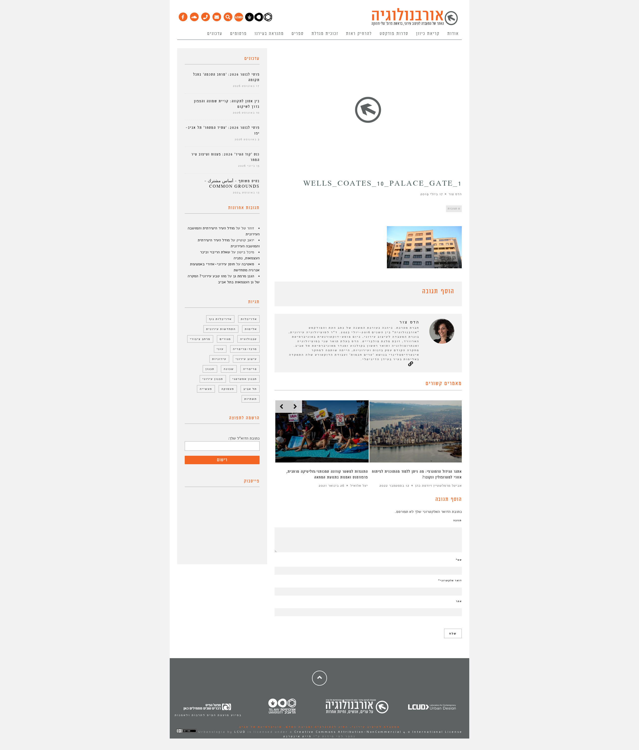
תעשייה (206, 389)
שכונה (229, 369)
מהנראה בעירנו (269, 34)
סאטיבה (248, 264)
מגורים (225, 339)
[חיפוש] (227, 16)
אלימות (251, 329)
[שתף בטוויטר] (285, 292)
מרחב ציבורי (200, 339)
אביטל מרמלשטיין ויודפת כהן (438, 485)
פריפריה (250, 369)
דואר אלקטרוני (450, 580)
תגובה (457, 520)
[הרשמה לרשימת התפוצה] (216, 16)
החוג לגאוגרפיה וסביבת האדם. (315, 727)
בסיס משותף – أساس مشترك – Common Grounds (232, 183)
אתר (459, 601)
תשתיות (250, 399)
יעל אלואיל (359, 485)
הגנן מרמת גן (243, 276)
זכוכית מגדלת (325, 34)
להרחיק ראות (359, 34)
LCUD (240, 732)
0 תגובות (454, 208)
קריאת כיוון (428, 34)
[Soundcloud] (194, 16)
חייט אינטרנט (297, 736)
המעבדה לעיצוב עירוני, (374, 727)
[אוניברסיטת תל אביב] (258, 20)
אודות (453, 34)
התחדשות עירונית (221, 329)
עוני (220, 349)
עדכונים (214, 34)
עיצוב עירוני (246, 359)
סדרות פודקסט (394, 34)
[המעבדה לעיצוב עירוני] (238, 20)
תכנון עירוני (212, 379)
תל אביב (250, 389)
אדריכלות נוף (220, 319)
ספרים (298, 34)
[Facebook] (182, 16)
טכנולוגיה (248, 339)
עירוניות (219, 359)
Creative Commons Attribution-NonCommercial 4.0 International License (378, 732)
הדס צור (455, 194)
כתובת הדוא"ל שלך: (244, 438)
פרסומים (238, 34)
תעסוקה (227, 389)
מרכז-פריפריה (245, 349)
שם (459, 560)
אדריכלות (249, 319)
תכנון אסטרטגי (244, 379)
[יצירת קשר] (205, 16)
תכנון (209, 369)
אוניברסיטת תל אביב (260, 727)
